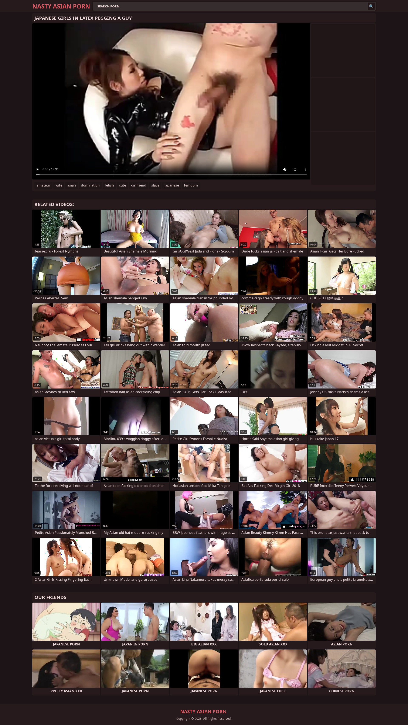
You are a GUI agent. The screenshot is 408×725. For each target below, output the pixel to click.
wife (58, 185)
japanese (171, 185)
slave (155, 185)
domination (90, 185)
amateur (43, 185)
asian (71, 185)
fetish (109, 185)
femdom (191, 185)
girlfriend (138, 185)
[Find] (371, 6)
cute (122, 185)
